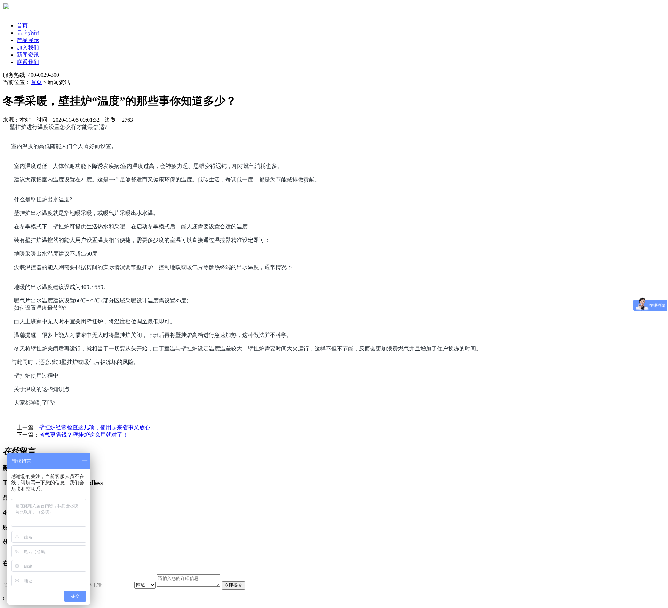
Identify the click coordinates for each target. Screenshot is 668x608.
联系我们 (28, 62)
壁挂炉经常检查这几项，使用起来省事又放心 (94, 427)
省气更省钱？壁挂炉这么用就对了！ (83, 435)
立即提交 (233, 585)
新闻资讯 (28, 55)
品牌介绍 (28, 33)
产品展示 (28, 40)
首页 (22, 26)
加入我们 (28, 47)
